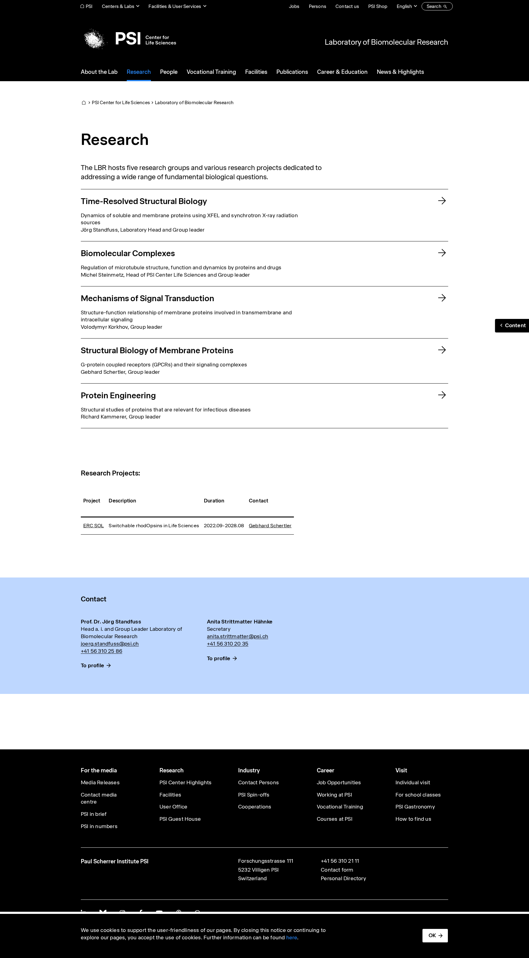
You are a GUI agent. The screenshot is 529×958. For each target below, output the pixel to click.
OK (432, 935)
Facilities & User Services (174, 6)
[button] (512, 325)
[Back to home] (128, 38)
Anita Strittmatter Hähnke (239, 622)
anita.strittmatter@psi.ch (237, 636)
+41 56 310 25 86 (101, 651)
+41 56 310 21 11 (340, 861)
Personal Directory (343, 878)
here (292, 937)
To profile (92, 665)
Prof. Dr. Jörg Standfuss (111, 622)
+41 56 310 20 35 (227, 644)
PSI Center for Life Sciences (121, 102)
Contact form (337, 870)
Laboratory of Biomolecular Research (386, 42)
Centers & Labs (118, 6)
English (404, 6)
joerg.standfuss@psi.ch (110, 644)
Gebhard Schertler (270, 525)
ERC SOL (93, 525)
